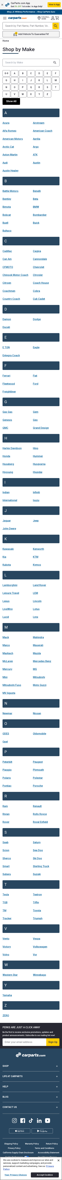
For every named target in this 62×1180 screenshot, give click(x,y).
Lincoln (37, 601)
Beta (35, 198)
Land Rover (39, 585)
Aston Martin (10, 154)
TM (4, 910)
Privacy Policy (14, 1148)
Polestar (38, 777)
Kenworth (38, 548)
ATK (35, 154)
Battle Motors (10, 191)
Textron (37, 894)
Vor (35, 954)
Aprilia (36, 138)
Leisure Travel (11, 593)
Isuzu (36, 500)
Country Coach (11, 298)
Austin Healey (10, 170)
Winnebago (39, 974)
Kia (4, 556)
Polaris (7, 777)
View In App (54, 4)
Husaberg (8, 464)
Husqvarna (39, 464)
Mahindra (38, 637)
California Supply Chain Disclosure (18, 1153)
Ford (35, 383)
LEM (35, 593)
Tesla (6, 894)
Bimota (7, 206)
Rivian (6, 814)
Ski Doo (37, 858)
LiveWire (8, 609)
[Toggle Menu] (5, 18)
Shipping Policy (11, 1144)
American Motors (13, 138)
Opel (5, 741)
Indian (6, 492)
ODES (6, 733)
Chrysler (38, 275)
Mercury (7, 669)
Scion (6, 850)
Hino (35, 448)
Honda (6, 456)
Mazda (37, 653)
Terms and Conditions (44, 1148)
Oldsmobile (39, 733)
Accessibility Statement (48, 1153)
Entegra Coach (11, 355)
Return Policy (52, 1144)
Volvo (6, 954)
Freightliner (9, 391)
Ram (5, 806)
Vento (6, 938)
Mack (6, 637)
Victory (7, 946)
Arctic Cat (8, 146)
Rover (6, 822)
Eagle (36, 347)
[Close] (58, 1160)
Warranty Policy (32, 1144)
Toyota (37, 910)
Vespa (36, 938)
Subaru (7, 874)
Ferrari (6, 375)
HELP (5, 1086)
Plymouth (38, 769)
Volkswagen (40, 946)
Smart (6, 866)
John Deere (9, 528)
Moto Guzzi (39, 685)
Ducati (6, 327)
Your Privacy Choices (16, 1175)
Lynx (35, 616)
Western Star (10, 974)
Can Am (7, 259)
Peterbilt (7, 761)
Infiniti (36, 492)
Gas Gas (7, 411)
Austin (36, 162)
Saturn (37, 842)
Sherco (7, 858)
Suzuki (37, 874)
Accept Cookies (45, 1175)
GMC (5, 427)
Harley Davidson (12, 448)
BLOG (5, 1097)
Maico (6, 645)
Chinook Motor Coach (15, 275)
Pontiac (7, 785)
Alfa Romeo (9, 130)
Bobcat (7, 214)
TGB (5, 902)
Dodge (37, 319)
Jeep (36, 520)
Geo (35, 419)
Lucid (6, 616)
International (10, 500)
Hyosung (8, 472)
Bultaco (7, 230)
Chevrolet (38, 267)
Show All (11, 101)
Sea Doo (38, 850)
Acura (6, 122)
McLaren (8, 661)
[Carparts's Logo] (17, 18)
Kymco (37, 564)
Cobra (36, 290)
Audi (5, 162)
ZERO (6, 1015)
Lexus (6, 601)
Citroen (7, 282)
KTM (35, 556)
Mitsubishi (39, 677)
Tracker (7, 918)
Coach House (41, 282)
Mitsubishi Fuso (12, 685)
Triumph (37, 918)
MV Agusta (9, 692)
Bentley (7, 198)
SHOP (6, 1066)
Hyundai (37, 472)
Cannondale (40, 259)
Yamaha (7, 995)
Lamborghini (10, 585)
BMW (36, 206)
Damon (7, 319)
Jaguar (7, 520)
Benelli (37, 191)
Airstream (38, 122)
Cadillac (7, 251)
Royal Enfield (40, 822)
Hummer (38, 456)
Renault (37, 806)
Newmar (7, 713)
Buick (36, 222)
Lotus (36, 609)
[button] (31, 4)
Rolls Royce (40, 814)
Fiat (35, 375)
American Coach (42, 130)
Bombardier (40, 214)
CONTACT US (10, 1107)
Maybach (8, 653)
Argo (36, 146)
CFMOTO (8, 267)
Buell (5, 222)
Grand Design (41, 427)
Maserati (38, 645)
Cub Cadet (39, 298)
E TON (6, 347)
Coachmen (9, 290)
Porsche (38, 785)
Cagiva (37, 251)
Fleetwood (9, 383)
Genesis (7, 419)
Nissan (37, 713)
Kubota (7, 564)
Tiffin (36, 902)
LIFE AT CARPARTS (13, 1076)
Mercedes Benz (42, 661)
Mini (5, 677)
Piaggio (7, 769)
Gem (35, 411)
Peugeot (38, 761)
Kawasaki (8, 548)
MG (35, 669)
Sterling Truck (41, 866)
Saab (5, 842)
